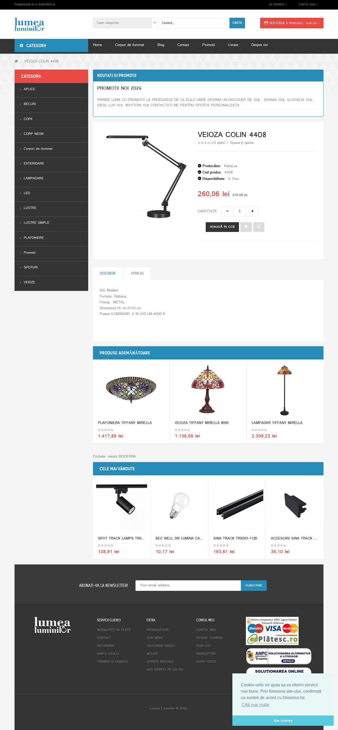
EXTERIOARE (34, 163)
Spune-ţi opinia (241, 143)
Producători (157, 630)
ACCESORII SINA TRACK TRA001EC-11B (304, 539)
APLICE (29, 89)
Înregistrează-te (24, 4)
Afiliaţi (152, 653)
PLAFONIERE (34, 238)
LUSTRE (30, 208)
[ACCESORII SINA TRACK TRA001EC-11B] (294, 505)
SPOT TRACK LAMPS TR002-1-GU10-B (129, 539)
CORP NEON (34, 134)
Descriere (108, 273)
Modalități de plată (113, 630)
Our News (155, 638)
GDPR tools (206, 661)
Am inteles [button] (283, 720)
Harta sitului (108, 653)
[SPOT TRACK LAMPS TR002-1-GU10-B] (121, 505)
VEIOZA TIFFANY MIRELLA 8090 (201, 423)
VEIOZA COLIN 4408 (41, 61)
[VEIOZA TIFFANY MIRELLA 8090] (208, 390)
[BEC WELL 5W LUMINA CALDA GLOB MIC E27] (179, 505)
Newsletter (206, 653)
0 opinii (219, 143)
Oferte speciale (160, 661)
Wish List (203, 646)
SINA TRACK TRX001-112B (235, 539)
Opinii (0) (137, 273)
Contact (104, 638)
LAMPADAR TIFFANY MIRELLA (277, 423)
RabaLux (230, 166)
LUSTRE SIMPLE (36, 223)
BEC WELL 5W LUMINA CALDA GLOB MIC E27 (194, 539)
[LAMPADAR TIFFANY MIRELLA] (285, 390)
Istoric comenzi (209, 638)
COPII (28, 119)
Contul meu (206, 630)
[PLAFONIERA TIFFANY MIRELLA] (131, 390)
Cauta (237, 22)
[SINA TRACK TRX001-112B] (237, 505)
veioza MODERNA (122, 457)
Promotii (30, 253)
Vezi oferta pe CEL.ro (165, 669)
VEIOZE (29, 282)
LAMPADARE (34, 178)
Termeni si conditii (112, 661)
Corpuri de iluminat (38, 149)
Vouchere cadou (161, 646)
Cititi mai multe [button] (255, 704)
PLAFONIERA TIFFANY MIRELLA (125, 423)
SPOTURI (31, 267)
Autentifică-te (47, 4)
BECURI (30, 104)
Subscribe (253, 585)
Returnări (105, 646)
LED (27, 193)
